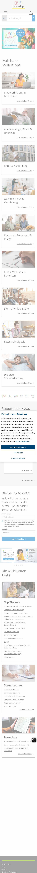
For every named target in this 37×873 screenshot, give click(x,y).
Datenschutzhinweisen (22, 441)
